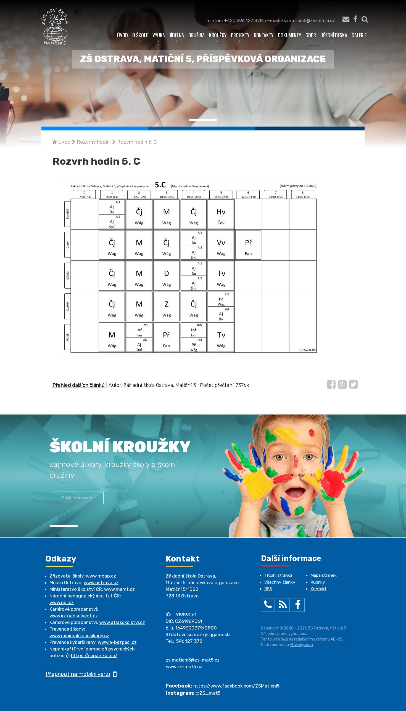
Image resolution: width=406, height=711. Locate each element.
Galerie (359, 35)
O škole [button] (140, 35)
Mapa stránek (323, 575)
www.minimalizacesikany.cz (79, 635)
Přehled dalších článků (78, 385)
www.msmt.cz (119, 589)
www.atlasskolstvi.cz (122, 622)
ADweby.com (301, 644)
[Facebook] (355, 20)
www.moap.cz (101, 576)
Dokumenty (289, 35)
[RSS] (283, 606)
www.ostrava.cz (101, 582)
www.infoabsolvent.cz (73, 615)
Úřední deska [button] (333, 35)
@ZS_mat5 (208, 693)
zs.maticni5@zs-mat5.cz (193, 660)
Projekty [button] (240, 35)
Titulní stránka (278, 575)
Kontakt (318, 588)
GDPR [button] (310, 35)
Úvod (122, 35)
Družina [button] (196, 35)
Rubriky (317, 582)
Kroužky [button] (217, 35)
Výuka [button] (158, 35)
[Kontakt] (343, 20)
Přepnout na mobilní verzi (78, 674)
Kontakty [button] (263, 35)
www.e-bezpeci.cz (117, 642)
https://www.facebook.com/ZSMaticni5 (236, 686)
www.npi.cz (61, 602)
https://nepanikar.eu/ (94, 655)
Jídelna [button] (176, 35)
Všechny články (279, 582)
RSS (268, 588)
